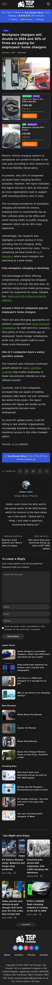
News (6, 30)
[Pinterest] (33, 471)
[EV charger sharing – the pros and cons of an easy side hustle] (8, 802)
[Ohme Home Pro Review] (8, 715)
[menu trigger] (5, 4)
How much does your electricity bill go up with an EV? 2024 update (32, 775)
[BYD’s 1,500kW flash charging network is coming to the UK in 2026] (38, 889)
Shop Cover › (29, 144)
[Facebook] (20, 471)
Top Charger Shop (34, 12)
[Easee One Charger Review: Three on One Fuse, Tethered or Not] (8, 755)
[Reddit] (46, 471)
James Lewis (26, 492)
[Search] (48, 4)
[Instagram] (31, 947)
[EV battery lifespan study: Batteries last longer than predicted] (13, 848)
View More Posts (26, 495)
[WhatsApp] (40, 471)
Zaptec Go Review (26, 728)
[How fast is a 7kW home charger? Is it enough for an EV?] (8, 681)
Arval (15, 444)
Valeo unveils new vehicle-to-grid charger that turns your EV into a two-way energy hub (13, 907)
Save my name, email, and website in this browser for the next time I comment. (25, 627)
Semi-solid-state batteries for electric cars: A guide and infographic (32, 667)
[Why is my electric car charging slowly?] (8, 694)
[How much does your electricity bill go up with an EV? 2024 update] (8, 775)
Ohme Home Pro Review (29, 714)
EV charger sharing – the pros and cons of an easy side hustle (32, 802)
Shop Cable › (29, 116)
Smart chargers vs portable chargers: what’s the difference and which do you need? (33, 654)
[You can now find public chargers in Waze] (8, 815)
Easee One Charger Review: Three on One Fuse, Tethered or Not (32, 754)
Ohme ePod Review (27, 741)
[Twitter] (26, 471)
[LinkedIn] (36, 947)
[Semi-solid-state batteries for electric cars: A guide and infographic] (8, 668)
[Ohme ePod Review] (8, 742)
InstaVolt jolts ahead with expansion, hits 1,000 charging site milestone (38, 866)
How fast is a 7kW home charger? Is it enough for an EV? (32, 681)
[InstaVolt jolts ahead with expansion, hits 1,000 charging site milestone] (38, 848)
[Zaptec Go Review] (8, 728)
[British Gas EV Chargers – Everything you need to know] (8, 789)
